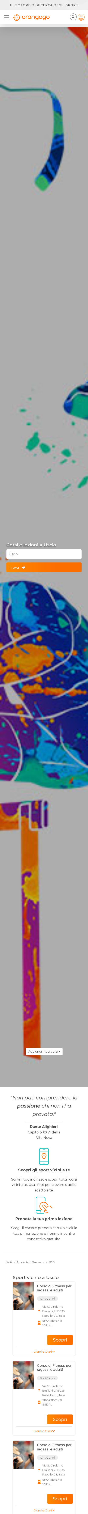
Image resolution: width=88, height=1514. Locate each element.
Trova (14, 567)
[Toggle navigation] (7, 17)
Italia (9, 1262)
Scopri (60, 1340)
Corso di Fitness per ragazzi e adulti (54, 1288)
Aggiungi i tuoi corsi (43, 1051)
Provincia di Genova (29, 1262)
